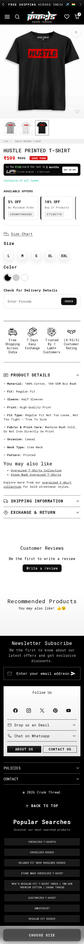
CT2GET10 (54, 214)
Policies (12, 768)
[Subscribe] (73, 673)
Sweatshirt (42, 908)
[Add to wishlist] (77, 112)
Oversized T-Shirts (42, 841)
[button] (7, 17)
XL (50, 255)
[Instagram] (28, 710)
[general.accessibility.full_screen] (76, 32)
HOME (6, 141)
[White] (25, 277)
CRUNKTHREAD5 (21, 214)
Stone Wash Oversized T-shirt (42, 873)
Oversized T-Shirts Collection (36, 470)
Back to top (44, 805)
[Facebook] (15, 710)
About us (24, 749)
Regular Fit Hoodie (42, 918)
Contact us (60, 749)
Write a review (42, 568)
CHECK (69, 301)
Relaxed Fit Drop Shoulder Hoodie (42, 862)
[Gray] (16, 277)
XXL (64, 255)
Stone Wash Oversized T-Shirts (36, 474)
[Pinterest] (55, 710)
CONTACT (11, 779)
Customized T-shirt (42, 897)
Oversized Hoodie (42, 852)
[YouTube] (68, 710)
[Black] (7, 277)
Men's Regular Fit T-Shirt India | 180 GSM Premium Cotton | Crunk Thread (42, 885)
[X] (42, 710)
